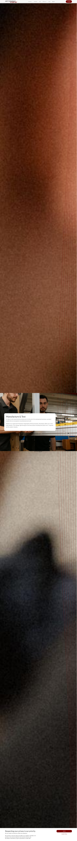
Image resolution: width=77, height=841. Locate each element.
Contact (68, 1)
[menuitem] (35, 1)
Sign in (53, 1)
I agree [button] (64, 831)
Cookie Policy (64, 833)
